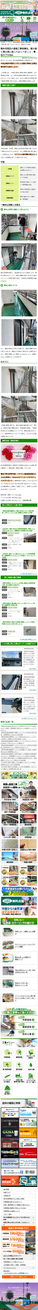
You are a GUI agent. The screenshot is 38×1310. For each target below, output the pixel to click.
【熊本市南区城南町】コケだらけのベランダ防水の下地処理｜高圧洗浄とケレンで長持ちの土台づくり (19, 746)
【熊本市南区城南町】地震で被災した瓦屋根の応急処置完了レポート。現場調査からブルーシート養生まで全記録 (19, 755)
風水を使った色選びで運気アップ (23, 958)
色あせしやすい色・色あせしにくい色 (22, 984)
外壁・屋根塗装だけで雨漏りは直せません (17, 1205)
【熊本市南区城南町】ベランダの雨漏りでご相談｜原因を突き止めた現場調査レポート (19, 751)
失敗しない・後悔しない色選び (25, 933)
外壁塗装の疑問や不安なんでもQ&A (15, 1208)
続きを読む (32, 668)
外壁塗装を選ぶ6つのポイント (13, 1202)
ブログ (9, 42)
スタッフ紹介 (8, 1214)
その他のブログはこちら (29, 718)
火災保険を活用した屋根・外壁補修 (15, 1265)
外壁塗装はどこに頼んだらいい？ (14, 1262)
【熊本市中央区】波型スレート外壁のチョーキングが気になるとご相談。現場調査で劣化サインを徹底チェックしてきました (19, 728)
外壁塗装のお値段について (12, 1211)
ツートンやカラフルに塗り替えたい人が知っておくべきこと (25, 998)
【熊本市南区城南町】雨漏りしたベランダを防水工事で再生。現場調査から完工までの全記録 (19, 733)
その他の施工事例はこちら (28, 574)
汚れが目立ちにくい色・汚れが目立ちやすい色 (25, 971)
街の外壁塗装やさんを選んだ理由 (14, 1198)
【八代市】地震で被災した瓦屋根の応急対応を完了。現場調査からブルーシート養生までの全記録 (19, 759)
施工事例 (6, 1189)
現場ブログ (7, 1192)
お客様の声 (7, 1195)
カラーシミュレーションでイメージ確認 (25, 945)
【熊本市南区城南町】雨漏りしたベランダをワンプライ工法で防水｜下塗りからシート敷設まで (19, 742)
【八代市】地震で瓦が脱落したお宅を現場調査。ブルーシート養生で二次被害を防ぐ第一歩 (19, 768)
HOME (3, 42)
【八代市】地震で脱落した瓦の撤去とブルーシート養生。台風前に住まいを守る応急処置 (19, 763)
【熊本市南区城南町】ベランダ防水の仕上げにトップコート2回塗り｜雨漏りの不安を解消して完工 (19, 738)
